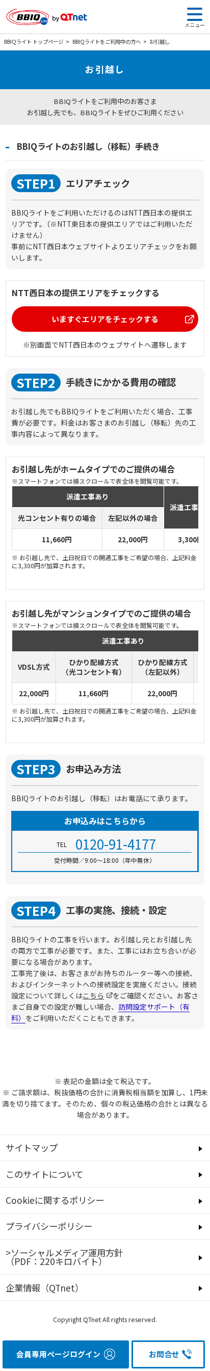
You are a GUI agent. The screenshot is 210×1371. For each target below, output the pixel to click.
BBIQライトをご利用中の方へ (106, 41)
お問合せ (164, 1354)
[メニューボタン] (194, 14)
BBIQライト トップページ (33, 41)
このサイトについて (44, 1174)
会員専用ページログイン (58, 1354)
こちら (93, 995)
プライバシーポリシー (49, 1226)
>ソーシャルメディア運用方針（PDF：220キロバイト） (64, 1257)
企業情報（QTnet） (45, 1287)
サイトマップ (32, 1147)
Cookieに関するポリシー (55, 1200)
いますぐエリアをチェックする (105, 318)
